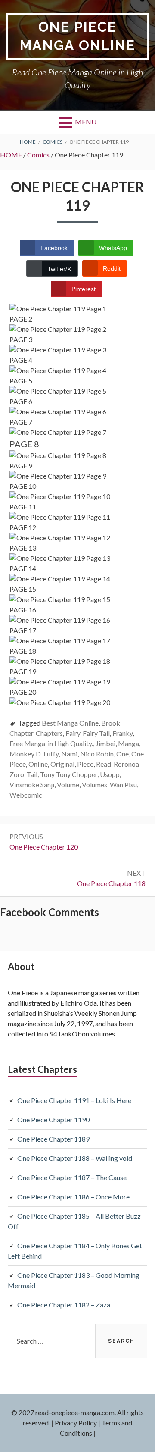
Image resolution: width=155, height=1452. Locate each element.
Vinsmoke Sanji (31, 784)
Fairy (72, 733)
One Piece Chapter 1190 (53, 1119)
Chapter (21, 733)
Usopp (110, 774)
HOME (11, 155)
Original (62, 764)
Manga (128, 743)
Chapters (49, 733)
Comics (38, 155)
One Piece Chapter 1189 (53, 1139)
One (122, 754)
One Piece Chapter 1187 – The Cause (72, 1177)
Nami (69, 754)
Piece (85, 764)
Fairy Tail (96, 733)
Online (38, 764)
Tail (32, 774)
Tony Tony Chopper (68, 774)
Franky (122, 733)
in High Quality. (70, 743)
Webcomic (25, 795)
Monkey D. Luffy (34, 754)
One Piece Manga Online (77, 36)
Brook (110, 723)
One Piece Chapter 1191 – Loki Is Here (74, 1100)
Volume (68, 784)
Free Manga (27, 743)
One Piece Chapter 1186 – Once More (73, 1197)
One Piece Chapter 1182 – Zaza (63, 1305)
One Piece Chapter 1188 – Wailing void (74, 1158)
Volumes (94, 784)
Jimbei (105, 743)
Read (103, 764)
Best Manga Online (70, 723)
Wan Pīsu (123, 784)
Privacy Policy (76, 1423)
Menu (85, 121)
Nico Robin (97, 754)
